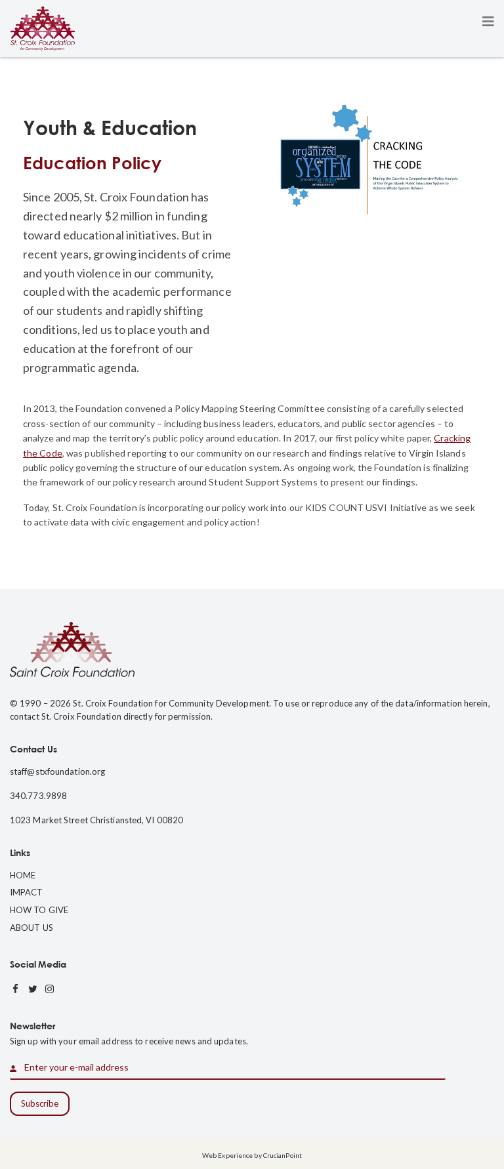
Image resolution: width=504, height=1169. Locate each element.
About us (31, 927)
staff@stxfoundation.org (57, 771)
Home (22, 875)
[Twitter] (33, 989)
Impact (26, 892)
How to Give (39, 910)
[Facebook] (16, 989)
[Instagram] (50, 989)
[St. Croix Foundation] (42, 27)
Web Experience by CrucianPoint (252, 1155)
